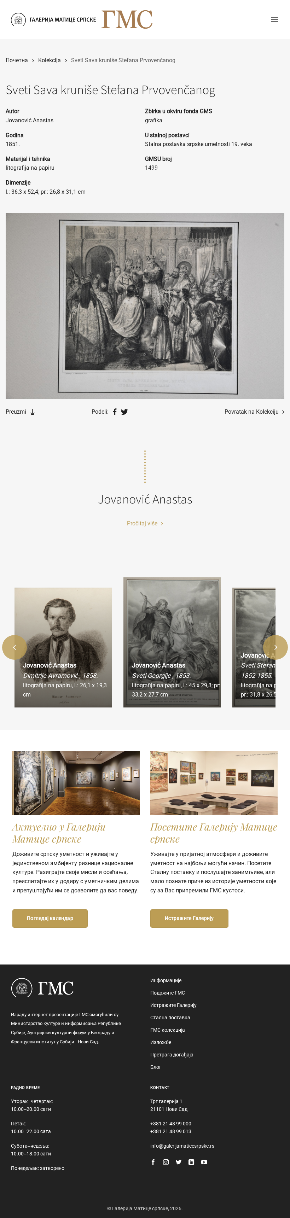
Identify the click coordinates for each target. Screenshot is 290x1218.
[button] (274, 19)
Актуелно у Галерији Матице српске (59, 832)
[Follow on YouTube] (204, 1162)
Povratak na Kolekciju (252, 411)
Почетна (17, 60)
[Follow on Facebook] (153, 1162)
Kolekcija (49, 60)
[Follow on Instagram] (166, 1162)
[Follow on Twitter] (178, 1162)
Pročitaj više (143, 523)
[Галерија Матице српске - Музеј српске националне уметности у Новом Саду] (53, 19)
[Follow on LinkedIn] (191, 1162)
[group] (63, 647)
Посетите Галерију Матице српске (213, 832)
